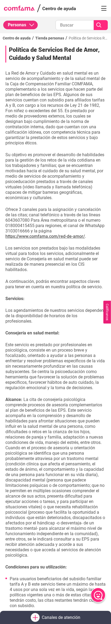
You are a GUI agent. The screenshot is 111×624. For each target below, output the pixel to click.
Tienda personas (49, 38)
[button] (104, 8)
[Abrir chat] (98, 595)
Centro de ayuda (17, 38)
